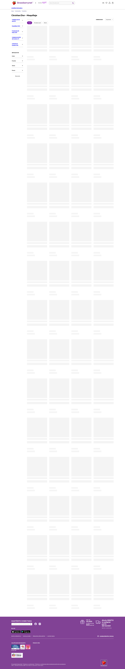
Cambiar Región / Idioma (107, 636)
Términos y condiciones (28, 664)
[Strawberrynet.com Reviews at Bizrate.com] (15, 649)
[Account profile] (109, 3)
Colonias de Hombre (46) (15, 44)
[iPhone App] (16, 632)
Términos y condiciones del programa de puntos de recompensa (50, 664)
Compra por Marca (16, 8)
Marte (45, 22)
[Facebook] (35, 624)
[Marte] (42, 3)
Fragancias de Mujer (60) (15, 31)
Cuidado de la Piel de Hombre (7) (16, 38)
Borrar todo (17, 76)
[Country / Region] (103, 3)
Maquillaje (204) (16, 26)
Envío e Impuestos (16, 636)
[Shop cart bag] (113, 3)
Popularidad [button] (108, 19)
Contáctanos (51, 636)
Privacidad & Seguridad (16, 664)
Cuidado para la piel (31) (16, 20)
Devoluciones (27, 636)
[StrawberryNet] (22, 3)
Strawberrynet (37, 22)
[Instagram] (39, 624)
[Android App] (26, 632)
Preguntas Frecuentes (39, 636)
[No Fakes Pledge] (28, 648)
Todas (29, 22)
